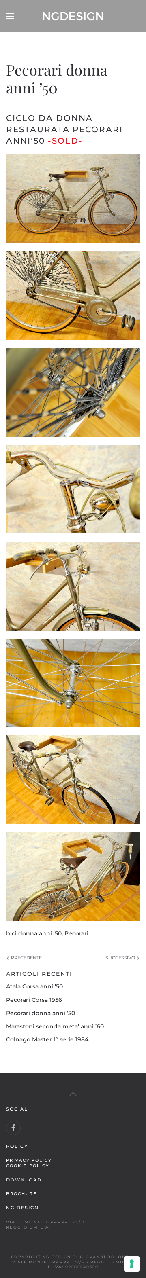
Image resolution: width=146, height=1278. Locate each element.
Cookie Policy (27, 1165)
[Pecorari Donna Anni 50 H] (73, 876)
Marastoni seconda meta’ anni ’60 (55, 1026)
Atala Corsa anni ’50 (34, 986)
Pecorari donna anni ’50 (40, 1013)
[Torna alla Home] (73, 16)
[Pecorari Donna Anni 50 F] (73, 683)
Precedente (26, 958)
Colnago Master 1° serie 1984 (47, 1039)
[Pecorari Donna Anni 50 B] (73, 295)
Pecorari (76, 933)
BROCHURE (21, 1193)
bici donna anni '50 (34, 933)
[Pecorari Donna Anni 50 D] (73, 489)
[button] (10, 16)
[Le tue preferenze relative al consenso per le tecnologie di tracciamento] (132, 1264)
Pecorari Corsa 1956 (34, 999)
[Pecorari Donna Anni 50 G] (73, 779)
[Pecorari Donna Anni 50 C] (73, 392)
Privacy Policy (29, 1159)
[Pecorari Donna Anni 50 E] (73, 586)
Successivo (120, 958)
